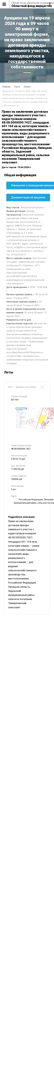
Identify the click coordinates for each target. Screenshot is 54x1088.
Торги (17, 86)
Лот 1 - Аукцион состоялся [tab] (22, 387)
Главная (6, 86)
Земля (27, 86)
